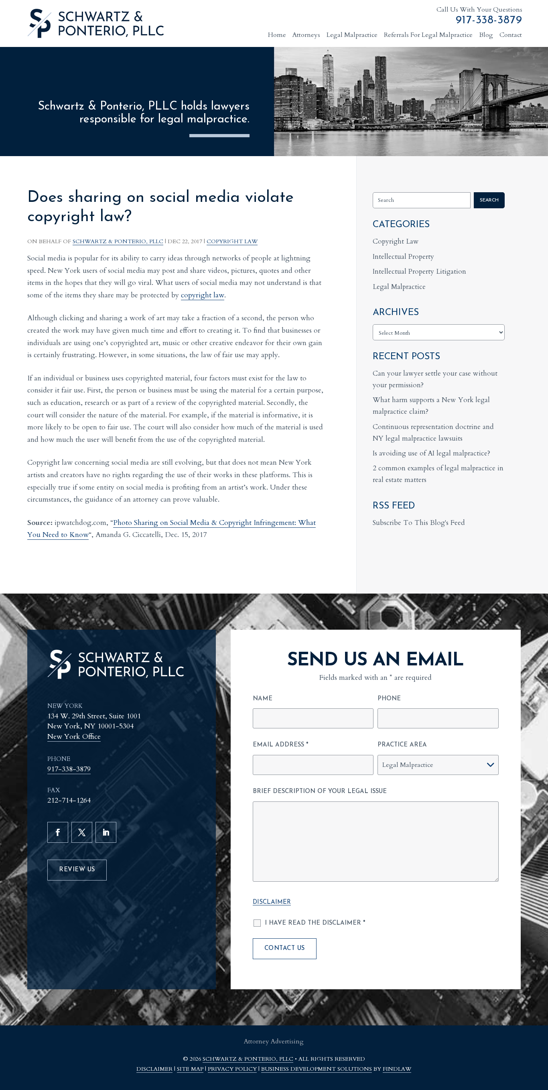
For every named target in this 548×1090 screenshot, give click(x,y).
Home (277, 35)
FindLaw (397, 1069)
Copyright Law (232, 241)
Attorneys (306, 35)
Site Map (190, 1069)
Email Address (281, 745)
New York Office (74, 737)
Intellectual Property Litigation (419, 271)
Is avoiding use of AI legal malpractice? (431, 453)
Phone (389, 699)
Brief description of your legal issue (320, 792)
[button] (538, 1042)
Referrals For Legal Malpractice (428, 35)
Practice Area (402, 745)
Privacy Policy (232, 1069)
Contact (510, 35)
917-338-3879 (489, 20)
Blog (486, 35)
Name (262, 699)
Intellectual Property (403, 256)
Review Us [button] (77, 870)
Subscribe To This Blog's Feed (419, 522)
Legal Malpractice (352, 35)
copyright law (202, 295)
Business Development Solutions (316, 1069)
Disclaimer (272, 902)
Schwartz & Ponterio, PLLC (118, 241)
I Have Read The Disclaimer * (315, 923)
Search (489, 200)
